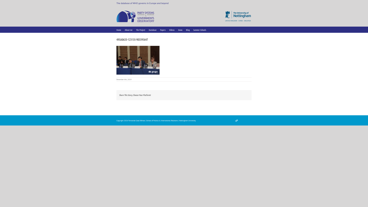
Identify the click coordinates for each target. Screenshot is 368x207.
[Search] (211, 30)
